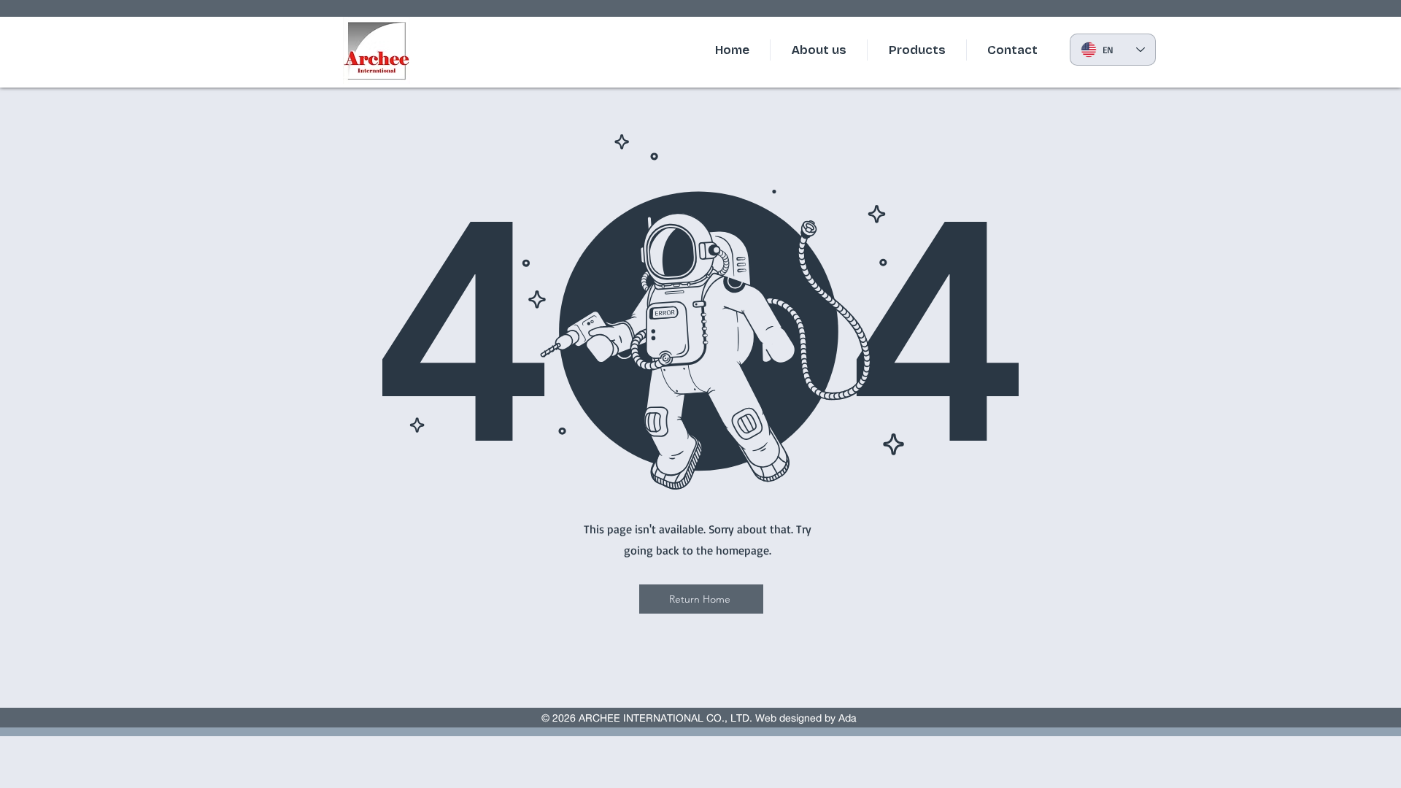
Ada (849, 718)
